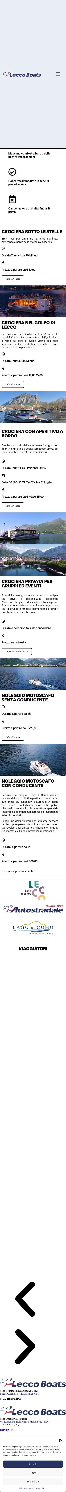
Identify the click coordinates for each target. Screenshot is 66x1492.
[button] (61, 1440)
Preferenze (33, 1481)
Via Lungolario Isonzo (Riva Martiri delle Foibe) (25, 1421)
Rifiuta (33, 1472)
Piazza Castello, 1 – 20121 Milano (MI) (20, 1393)
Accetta (33, 1464)
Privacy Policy (39, 1488)
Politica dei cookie (26, 1488)
